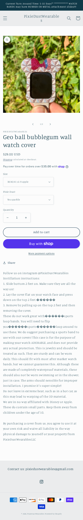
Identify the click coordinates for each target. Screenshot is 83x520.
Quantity (8, 209)
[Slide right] (50, 124)
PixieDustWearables (35, 514)
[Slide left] (33, 124)
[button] (5, 18)
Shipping (7, 159)
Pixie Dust (9, 191)
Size (5, 173)
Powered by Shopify (53, 514)
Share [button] (11, 262)
